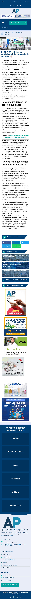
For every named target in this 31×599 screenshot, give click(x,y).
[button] (3, 23)
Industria (17, 32)
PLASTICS (21, 281)
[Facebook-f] (10, 6)
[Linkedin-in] (14, 6)
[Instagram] (17, 6)
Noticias (21, 32)
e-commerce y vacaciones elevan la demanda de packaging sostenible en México (16, 2)
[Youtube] (20, 6)
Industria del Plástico (11, 279)
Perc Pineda (16, 281)
